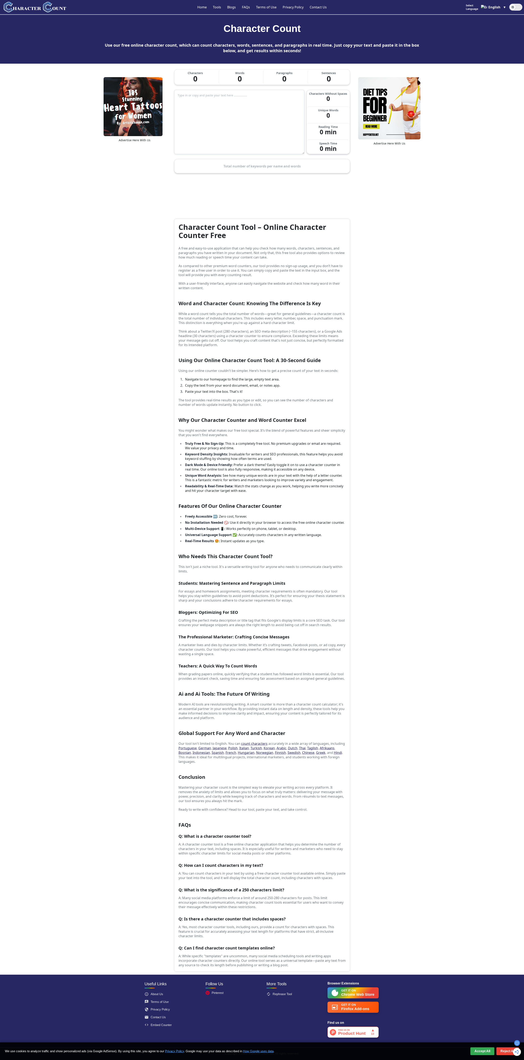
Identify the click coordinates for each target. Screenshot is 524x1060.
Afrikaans (327, 748)
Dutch (292, 748)
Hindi (338, 752)
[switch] (515, 7)
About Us (157, 994)
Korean (269, 748)
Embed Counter (161, 1025)
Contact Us (318, 7)
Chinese (308, 752)
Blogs (231, 7)
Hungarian (246, 752)
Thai (302, 748)
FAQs (246, 7)
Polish (233, 748)
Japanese (220, 748)
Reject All (507, 1051)
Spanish (218, 752)
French (231, 752)
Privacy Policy (293, 7)
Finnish (280, 752)
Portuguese (187, 748)
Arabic (281, 748)
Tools (217, 7)
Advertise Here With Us (134, 140)
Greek (320, 752)
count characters (254, 743)
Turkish (256, 748)
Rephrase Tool (282, 994)
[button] (486, 7)
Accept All (482, 1051)
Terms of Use (266, 7)
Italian (244, 748)
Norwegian (264, 752)
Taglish (312, 748)
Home (202, 7)
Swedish (294, 752)
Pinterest (218, 993)
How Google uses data (258, 1051)
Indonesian (201, 752)
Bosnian (184, 752)
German (204, 748)
